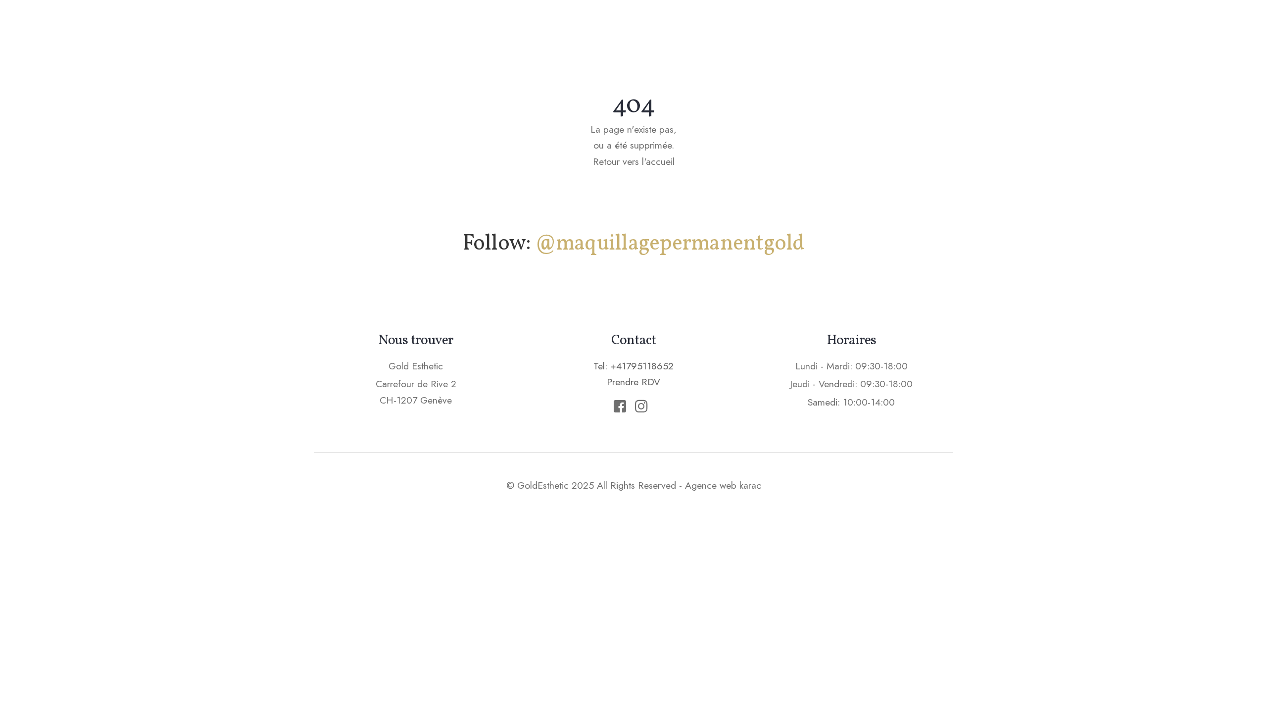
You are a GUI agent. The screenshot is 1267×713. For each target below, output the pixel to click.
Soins (678, 27)
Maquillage (614, 27)
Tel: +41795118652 (633, 366)
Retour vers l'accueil (634, 161)
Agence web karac (723, 485)
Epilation (735, 27)
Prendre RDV (865, 27)
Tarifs (794, 27)
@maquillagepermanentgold (670, 244)
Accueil (546, 27)
